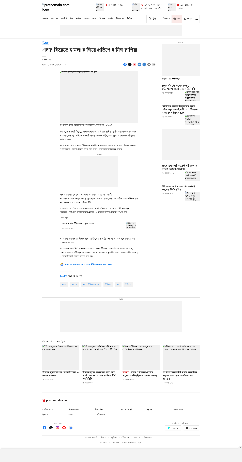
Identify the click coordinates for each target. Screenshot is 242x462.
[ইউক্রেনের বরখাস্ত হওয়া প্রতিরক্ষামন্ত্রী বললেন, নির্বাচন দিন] (192, 196)
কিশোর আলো (74, 409)
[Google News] (71, 428)
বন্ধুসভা (150, 409)
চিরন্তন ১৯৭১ (178, 409)
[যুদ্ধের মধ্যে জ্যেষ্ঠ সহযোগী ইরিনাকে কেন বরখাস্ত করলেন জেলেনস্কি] (192, 176)
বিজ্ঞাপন (104, 438)
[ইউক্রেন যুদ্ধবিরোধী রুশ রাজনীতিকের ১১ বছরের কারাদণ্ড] (60, 357)
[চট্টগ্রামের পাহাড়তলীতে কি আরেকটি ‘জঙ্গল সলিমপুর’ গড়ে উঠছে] (136, 7)
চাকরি (110, 19)
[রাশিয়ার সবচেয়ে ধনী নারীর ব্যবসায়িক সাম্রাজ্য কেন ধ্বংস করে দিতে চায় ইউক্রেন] (181, 357)
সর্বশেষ (45, 19)
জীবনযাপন (120, 19)
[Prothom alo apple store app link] (191, 428)
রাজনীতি (64, 19)
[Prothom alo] (59, 7)
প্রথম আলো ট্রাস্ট (126, 409)
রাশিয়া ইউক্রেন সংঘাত (91, 284)
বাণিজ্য (78, 19)
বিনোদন (102, 19)
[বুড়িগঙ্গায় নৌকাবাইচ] (100, 7)
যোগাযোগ (136, 438)
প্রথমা (71, 414)
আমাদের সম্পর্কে (91, 438)
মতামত (86, 19)
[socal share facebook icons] (125, 65)
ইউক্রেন (108, 284)
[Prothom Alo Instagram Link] (58, 428)
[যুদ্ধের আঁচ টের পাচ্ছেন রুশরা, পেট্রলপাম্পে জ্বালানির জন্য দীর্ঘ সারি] (192, 96)
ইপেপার (45, 414)
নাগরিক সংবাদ (47, 409)
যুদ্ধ (118, 284)
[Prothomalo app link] (173, 428)
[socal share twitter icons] (130, 65)
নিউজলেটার (148, 438)
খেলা (94, 19)
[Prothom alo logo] (55, 401)
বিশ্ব (71, 19)
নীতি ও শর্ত (125, 438)
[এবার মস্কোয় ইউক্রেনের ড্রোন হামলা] (131, 225)
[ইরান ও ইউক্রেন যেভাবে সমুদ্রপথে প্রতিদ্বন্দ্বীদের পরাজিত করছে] (141, 357)
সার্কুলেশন (114, 438)
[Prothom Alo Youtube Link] (65, 428)
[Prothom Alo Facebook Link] (45, 428)
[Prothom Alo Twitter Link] (52, 428)
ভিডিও (129, 19)
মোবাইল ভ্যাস (100, 414)
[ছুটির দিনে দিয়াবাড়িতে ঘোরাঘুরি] (172, 7)
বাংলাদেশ (54, 19)
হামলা (64, 284)
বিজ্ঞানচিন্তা (99, 409)
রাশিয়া (74, 284)
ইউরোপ (45, 43)
